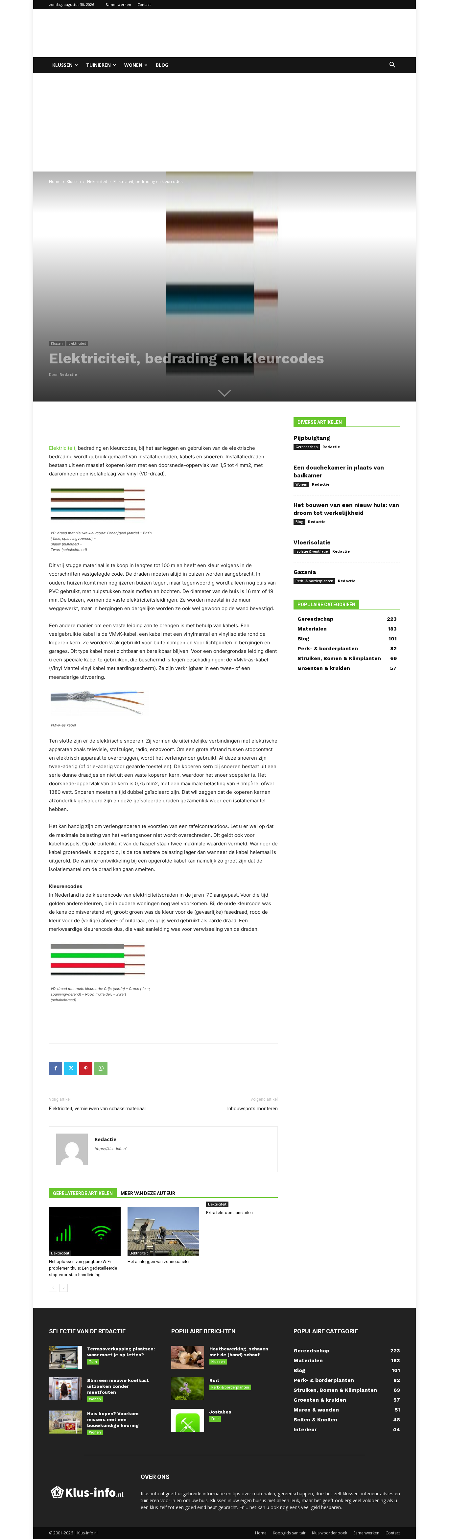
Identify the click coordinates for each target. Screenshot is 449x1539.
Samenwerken (118, 4)
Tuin (93, 1361)
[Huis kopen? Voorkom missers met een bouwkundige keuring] (65, 1422)
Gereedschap (306, 447)
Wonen (133, 65)
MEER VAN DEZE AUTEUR (148, 1193)
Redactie (68, 374)
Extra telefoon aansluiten (229, 1212)
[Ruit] (187, 1388)
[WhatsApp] (100, 1068)
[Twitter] (70, 1068)
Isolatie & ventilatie (311, 551)
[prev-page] (53, 1288)
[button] (392, 65)
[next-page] (63, 1288)
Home (54, 181)
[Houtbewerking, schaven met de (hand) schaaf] (187, 1357)
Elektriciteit (97, 181)
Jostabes (220, 1411)
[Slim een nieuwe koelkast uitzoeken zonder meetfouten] (65, 1388)
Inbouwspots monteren (252, 1109)
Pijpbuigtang (312, 438)
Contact (144, 4)
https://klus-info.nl (111, 1148)
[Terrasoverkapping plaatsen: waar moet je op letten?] (65, 1357)
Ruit (214, 1380)
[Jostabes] (187, 1420)
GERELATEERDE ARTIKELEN (83, 1193)
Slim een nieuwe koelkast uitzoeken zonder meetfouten (118, 1386)
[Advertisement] (280, 33)
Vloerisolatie (312, 542)
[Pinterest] (85, 1068)
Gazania (305, 572)
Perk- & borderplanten (314, 581)
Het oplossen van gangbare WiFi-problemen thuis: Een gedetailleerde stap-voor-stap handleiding (83, 1268)
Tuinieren (98, 65)
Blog (162, 65)
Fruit (215, 1418)
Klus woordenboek (329, 1533)
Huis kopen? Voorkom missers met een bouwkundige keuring (113, 1419)
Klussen (62, 65)
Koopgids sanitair (289, 1533)
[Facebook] (55, 1068)
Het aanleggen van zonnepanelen (159, 1261)
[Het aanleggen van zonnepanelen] (163, 1231)
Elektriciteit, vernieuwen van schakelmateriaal (97, 1109)
